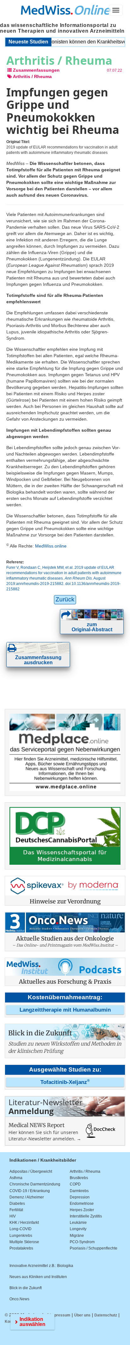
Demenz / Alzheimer (26, 1197)
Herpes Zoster (82, 1210)
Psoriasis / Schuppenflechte (93, 1248)
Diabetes (17, 1203)
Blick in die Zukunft (25, 1288)
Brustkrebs (79, 1178)
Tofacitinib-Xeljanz (65, 1082)
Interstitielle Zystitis (86, 1216)
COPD (75, 1184)
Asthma (15, 1178)
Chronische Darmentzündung (34, 1184)
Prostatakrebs (21, 1248)
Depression (80, 1197)
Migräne (77, 1235)
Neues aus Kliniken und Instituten (38, 1277)
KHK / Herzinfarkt (24, 1222)
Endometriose (82, 1203)
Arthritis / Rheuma (85, 1171)
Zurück (65, 599)
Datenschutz (105, 1315)
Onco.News (19, 1299)
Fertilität (16, 1210)
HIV (12, 1216)
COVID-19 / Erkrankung (29, 1191)
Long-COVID (20, 1229)
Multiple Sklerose (24, 1242)
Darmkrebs (79, 1191)
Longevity (78, 1229)
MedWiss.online (51, 545)
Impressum (60, 1315)
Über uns (82, 1315)
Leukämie (78, 1222)
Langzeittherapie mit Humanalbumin (65, 1010)
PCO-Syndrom (82, 1242)
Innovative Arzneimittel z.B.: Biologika (41, 1265)
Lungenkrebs (20, 1235)
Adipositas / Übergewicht (30, 1171)
